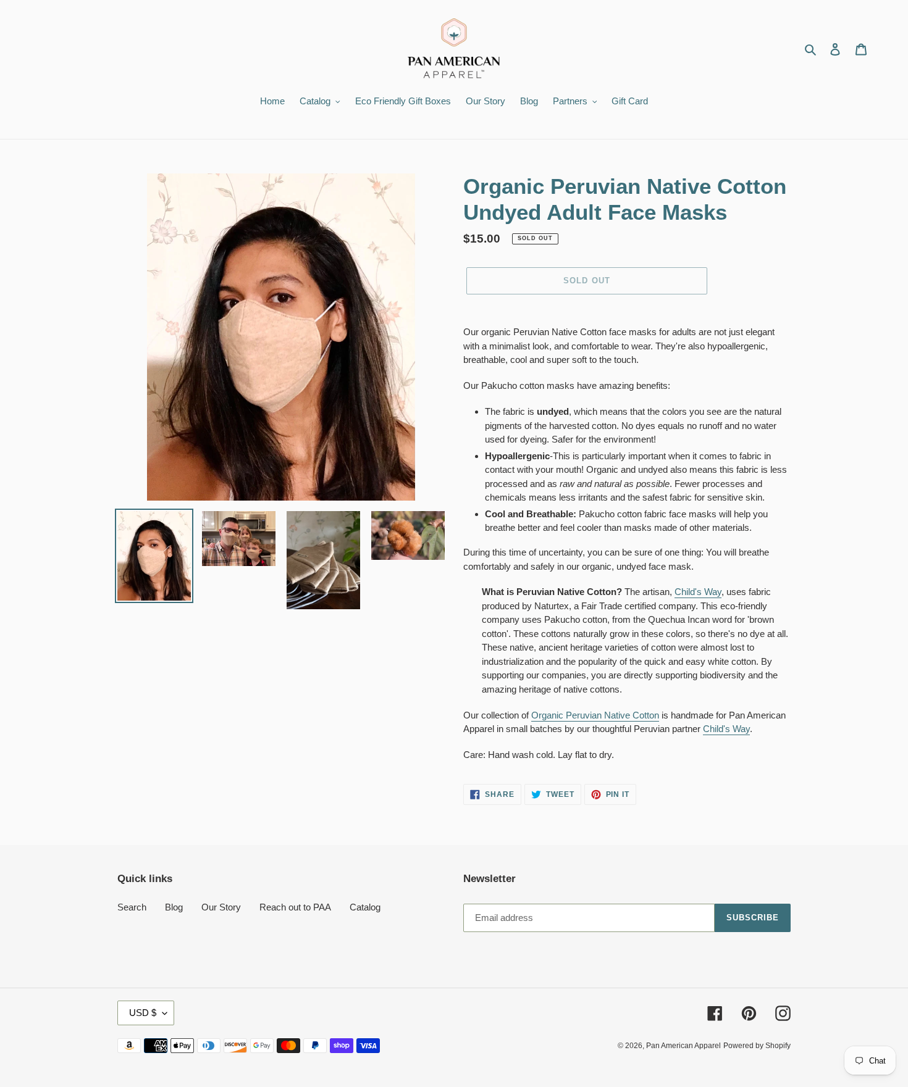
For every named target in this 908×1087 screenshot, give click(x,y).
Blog (174, 907)
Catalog (365, 907)
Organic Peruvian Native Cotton (595, 715)
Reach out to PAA (295, 907)
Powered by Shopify (757, 1045)
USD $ (142, 1012)
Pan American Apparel (683, 1045)
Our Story (221, 907)
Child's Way (698, 591)
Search (131, 907)
